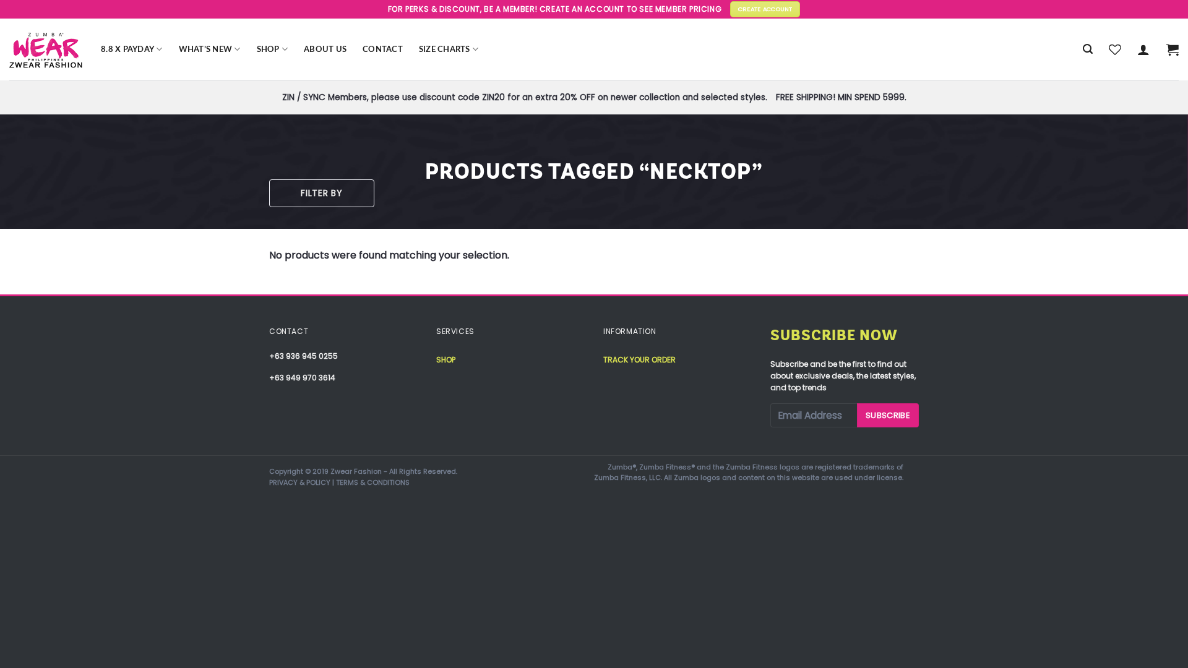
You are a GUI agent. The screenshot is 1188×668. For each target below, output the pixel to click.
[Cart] (1172, 49)
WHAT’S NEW (206, 49)
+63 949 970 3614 (302, 377)
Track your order (639, 359)
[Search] (1088, 49)
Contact (383, 49)
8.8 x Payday (127, 49)
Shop (268, 49)
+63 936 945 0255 (303, 356)
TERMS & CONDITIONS (373, 482)
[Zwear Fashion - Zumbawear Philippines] (45, 49)
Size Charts (444, 49)
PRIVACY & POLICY (299, 482)
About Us (325, 49)
